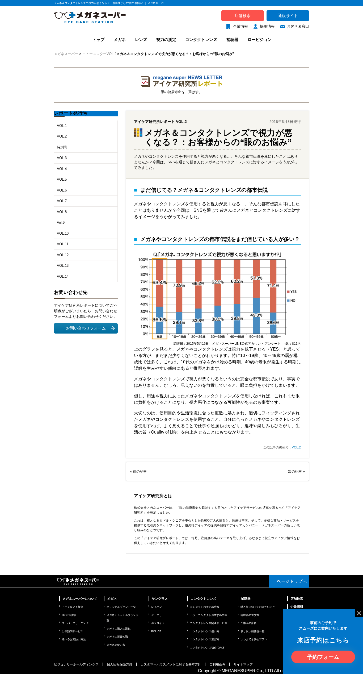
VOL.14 (63, 276)
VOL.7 (62, 201)
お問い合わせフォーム (86, 328)
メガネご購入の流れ (118, 628)
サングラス (160, 599)
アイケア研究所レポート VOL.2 (160, 121)
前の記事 (140, 471)
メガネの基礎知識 (117, 636)
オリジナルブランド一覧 (121, 606)
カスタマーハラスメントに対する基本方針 (171, 664)
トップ (97, 39)
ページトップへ (292, 581)
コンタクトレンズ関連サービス (208, 623)
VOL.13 (63, 266)
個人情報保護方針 (119, 664)
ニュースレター (94, 54)
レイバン (156, 606)
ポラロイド (157, 623)
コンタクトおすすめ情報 (204, 606)
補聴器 (232, 39)
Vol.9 (61, 222)
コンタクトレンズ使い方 (204, 631)
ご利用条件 (217, 664)
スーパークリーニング (75, 623)
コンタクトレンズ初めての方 (207, 647)
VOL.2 (111, 54)
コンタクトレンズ (201, 39)
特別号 (62, 147)
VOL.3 (62, 158)
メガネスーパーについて (80, 599)
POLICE (156, 631)
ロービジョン (260, 39)
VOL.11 (62, 244)
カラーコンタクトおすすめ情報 (208, 615)
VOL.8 (62, 212)
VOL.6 (62, 190)
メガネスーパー (66, 54)
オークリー (157, 615)
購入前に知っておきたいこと (257, 606)
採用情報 (267, 26)
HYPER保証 (69, 615)
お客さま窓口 (298, 26)
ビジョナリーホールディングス (76, 664)
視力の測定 (166, 39)
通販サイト (288, 15)
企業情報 (240, 26)
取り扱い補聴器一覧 (252, 631)
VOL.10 (63, 233)
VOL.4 (62, 169)
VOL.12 (63, 255)
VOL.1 (62, 126)
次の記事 (295, 471)
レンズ (141, 39)
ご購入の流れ (248, 623)
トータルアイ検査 (72, 606)
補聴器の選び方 (249, 615)
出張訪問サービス (72, 631)
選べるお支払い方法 (74, 639)
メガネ (120, 39)
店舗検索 (243, 15)
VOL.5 (62, 179)
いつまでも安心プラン (253, 639)
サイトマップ (243, 664)
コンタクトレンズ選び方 (204, 639)
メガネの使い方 (116, 644)
